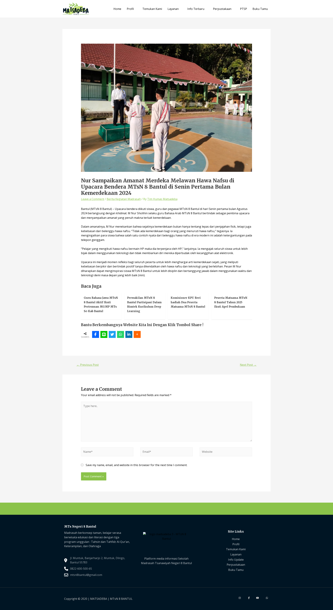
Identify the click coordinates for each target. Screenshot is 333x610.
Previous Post (87, 365)
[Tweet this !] (112, 334)
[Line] (103, 334)
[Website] (226, 452)
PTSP (243, 9)
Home (117, 9)
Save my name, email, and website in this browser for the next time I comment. (136, 465)
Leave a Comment (92, 199)
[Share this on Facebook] (95, 334)
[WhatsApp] (120, 334)
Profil (130, 9)
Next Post (248, 365)
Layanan (173, 9)
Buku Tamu (260, 9)
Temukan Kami (152, 9)
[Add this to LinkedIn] (128, 334)
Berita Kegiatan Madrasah (124, 199)
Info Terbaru (195, 9)
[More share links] (137, 334)
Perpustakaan (222, 9)
